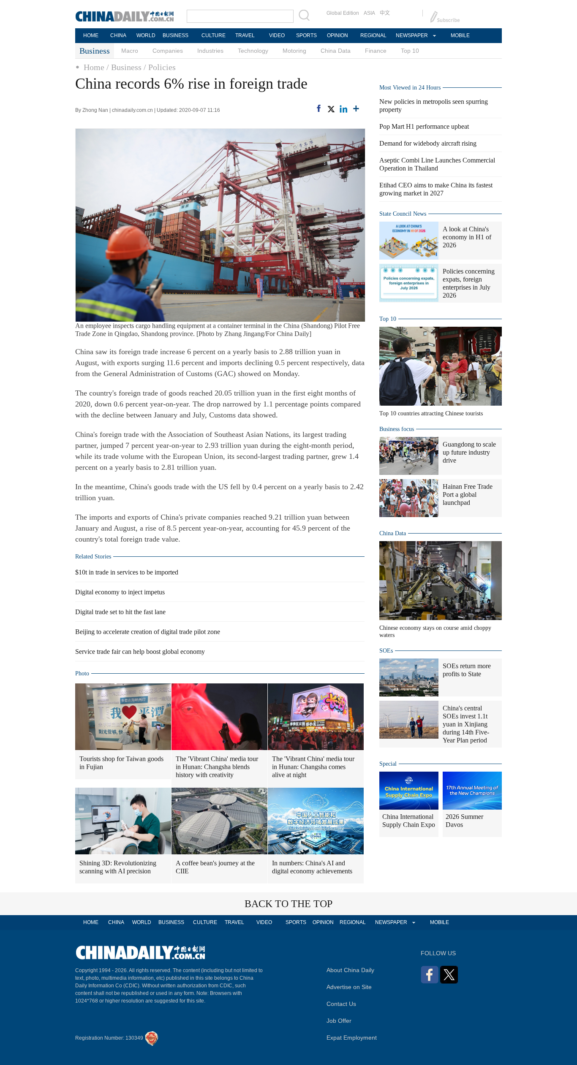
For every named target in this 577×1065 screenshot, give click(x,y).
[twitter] (331, 109)
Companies (167, 50)
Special (388, 764)
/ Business (124, 67)
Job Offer (339, 1020)
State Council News (402, 214)
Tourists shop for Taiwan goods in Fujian (121, 762)
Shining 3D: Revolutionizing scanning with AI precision (117, 867)
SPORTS (306, 35)
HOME (90, 35)
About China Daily (350, 970)
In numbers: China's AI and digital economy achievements (312, 867)
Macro (129, 50)
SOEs (386, 651)
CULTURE (213, 35)
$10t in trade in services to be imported (126, 572)
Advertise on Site (349, 987)
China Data (336, 50)
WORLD (145, 35)
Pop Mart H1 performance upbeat (424, 126)
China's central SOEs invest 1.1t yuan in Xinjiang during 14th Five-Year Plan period (466, 724)
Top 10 (410, 50)
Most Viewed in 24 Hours (410, 87)
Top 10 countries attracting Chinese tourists (431, 413)
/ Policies (160, 67)
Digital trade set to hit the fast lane (120, 611)
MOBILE (460, 35)
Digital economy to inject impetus (120, 592)
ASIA (369, 13)
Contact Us (341, 1003)
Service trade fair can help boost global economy (140, 651)
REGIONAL (373, 35)
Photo (82, 673)
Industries (210, 50)
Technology (253, 50)
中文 (385, 13)
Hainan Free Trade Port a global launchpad (468, 494)
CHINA (118, 35)
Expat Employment (352, 1037)
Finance (375, 50)
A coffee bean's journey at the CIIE (215, 867)
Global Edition (343, 13)
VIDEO (277, 35)
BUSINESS (175, 35)
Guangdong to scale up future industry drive (469, 452)
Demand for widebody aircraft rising (427, 143)
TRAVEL (245, 35)
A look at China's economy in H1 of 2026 (467, 237)
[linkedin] (343, 109)
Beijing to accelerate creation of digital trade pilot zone (147, 631)
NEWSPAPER (411, 35)
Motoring (294, 50)
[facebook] (318, 108)
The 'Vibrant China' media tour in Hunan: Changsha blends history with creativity (217, 766)
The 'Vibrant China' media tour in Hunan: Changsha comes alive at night (313, 766)
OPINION (337, 35)
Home (94, 67)
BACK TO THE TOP (288, 903)
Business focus (396, 429)
